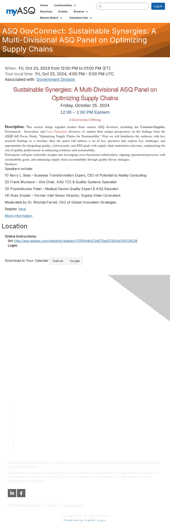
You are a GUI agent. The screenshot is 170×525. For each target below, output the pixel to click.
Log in (158, 6)
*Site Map (23, 445)
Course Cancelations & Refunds (38, 437)
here (22, 209)
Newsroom (23, 449)
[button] (65, 5)
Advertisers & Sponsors (32, 441)
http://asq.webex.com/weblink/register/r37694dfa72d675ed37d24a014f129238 (75, 241)
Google (75, 261)
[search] (100, 6)
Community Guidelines (31, 424)
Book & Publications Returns (35, 428)
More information (18, 216)
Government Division (55, 79)
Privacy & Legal (26, 412)
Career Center (26, 416)
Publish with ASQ (27, 420)
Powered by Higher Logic (85, 520)
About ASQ (23, 408)
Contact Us (23, 432)
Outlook (57, 261)
